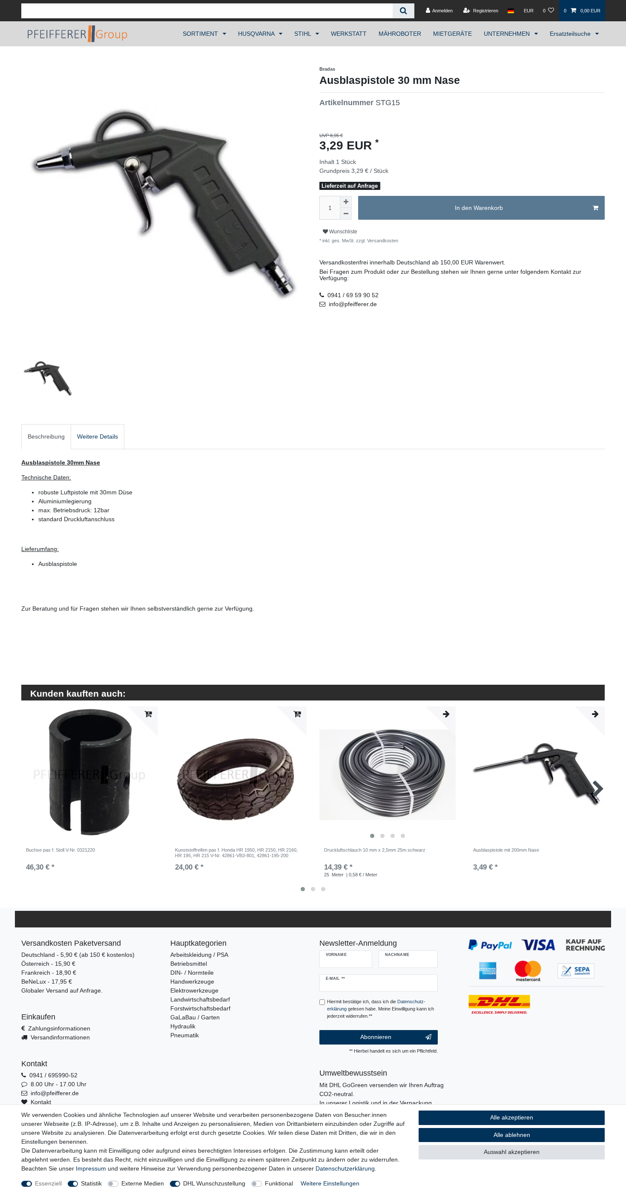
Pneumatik (184, 1035)
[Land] (511, 10)
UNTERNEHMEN (507, 33)
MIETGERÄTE (452, 33)
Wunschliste (342, 232)
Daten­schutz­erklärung (345, 1168)
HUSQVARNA (257, 33)
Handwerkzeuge (192, 981)
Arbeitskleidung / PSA (199, 954)
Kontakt (41, 1102)
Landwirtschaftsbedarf (200, 999)
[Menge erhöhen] (346, 202)
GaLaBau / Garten (195, 1017)
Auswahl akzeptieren (512, 1151)
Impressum (91, 1168)
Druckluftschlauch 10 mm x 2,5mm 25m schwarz (374, 849)
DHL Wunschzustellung (214, 1183)
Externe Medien (142, 1183)
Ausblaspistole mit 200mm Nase (506, 849)
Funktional (279, 1183)
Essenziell (48, 1183)
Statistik (91, 1183)
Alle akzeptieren (511, 1117)
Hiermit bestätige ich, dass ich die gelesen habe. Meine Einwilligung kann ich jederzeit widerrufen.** (380, 1009)
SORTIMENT (201, 33)
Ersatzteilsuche (571, 33)
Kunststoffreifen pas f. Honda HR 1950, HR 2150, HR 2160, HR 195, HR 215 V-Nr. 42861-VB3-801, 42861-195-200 (236, 852)
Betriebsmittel (188, 963)
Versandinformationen (60, 1037)
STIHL (303, 33)
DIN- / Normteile (192, 972)
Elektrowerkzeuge (194, 990)
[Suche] (403, 10)
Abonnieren (375, 1036)
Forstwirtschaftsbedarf (200, 1008)
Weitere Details (97, 436)
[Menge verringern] (346, 214)
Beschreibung (46, 436)
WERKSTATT (349, 33)
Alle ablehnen (512, 1134)
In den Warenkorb (479, 207)
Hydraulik (182, 1026)
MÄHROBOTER (400, 33)
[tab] (46, 436)
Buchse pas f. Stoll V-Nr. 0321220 (60, 849)
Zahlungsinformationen (59, 1028)
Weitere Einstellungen (330, 1183)
